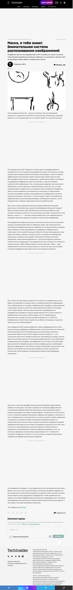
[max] (23, 556)
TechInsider (16, 2)
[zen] (19, 556)
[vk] (12, 556)
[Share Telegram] (45, 588)
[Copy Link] (64, 588)
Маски (11, 68)
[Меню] (9, 3)
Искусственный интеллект (23, 39)
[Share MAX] (27, 588)
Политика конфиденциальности (17, 563)
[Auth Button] (64, 3)
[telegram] (15, 556)
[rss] (8, 556)
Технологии (11, 39)
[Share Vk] (9, 588)
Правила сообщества (14, 561)
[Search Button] (61, 3)
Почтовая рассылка (56, 3)
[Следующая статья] (36, 542)
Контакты (10, 565)
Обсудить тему (60, 65)
